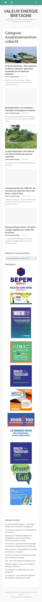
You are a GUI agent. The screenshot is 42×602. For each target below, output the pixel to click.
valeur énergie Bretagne (12, 76)
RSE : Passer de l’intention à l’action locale (20, 561)
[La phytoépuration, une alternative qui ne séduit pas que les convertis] (21, 136)
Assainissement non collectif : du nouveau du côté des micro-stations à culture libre (20, 191)
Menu (11, 2)
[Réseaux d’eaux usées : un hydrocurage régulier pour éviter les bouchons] (21, 216)
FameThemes (27, 597)
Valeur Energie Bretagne (21, 13)
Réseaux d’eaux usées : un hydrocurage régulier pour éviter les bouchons (20, 230)
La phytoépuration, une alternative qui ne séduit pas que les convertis (20, 154)
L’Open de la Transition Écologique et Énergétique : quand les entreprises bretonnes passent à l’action (18, 538)
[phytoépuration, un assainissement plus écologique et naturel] (21, 96)
